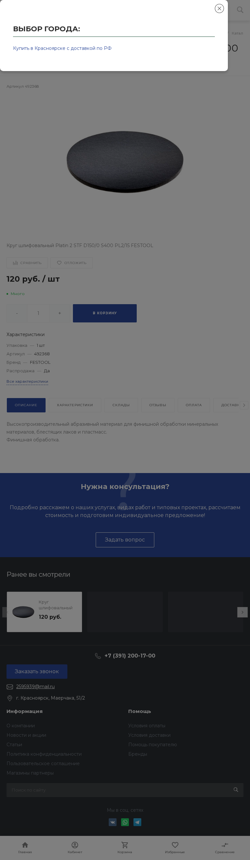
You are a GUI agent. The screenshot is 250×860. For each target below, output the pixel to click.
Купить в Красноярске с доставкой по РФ (62, 48)
